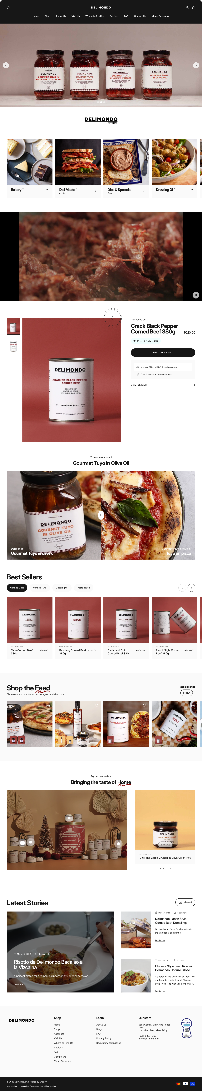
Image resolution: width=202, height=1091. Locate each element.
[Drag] (101, 515)
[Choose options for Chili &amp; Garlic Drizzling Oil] (61, 740)
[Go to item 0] (13, 326)
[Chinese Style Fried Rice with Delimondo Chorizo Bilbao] (136, 975)
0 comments (44, 954)
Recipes (58, 1047)
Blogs (99, 1029)
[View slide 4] (170, 868)
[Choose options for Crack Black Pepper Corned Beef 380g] (110, 740)
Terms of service (36, 1086)
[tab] (17, 588)
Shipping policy (50, 1086)
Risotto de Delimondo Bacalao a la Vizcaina (48, 964)
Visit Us (58, 1038)
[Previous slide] (6, 65)
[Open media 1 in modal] (71, 380)
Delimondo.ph (138, 319)
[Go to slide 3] (104, 102)
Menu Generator (63, 1061)
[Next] (187, 169)
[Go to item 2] (13, 345)
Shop (57, 1029)
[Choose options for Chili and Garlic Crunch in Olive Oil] (70, 740)
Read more (19, 983)
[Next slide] (196, 65)
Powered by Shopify (37, 1082)
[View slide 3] (167, 868)
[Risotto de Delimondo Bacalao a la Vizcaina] (60, 952)
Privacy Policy (103, 1038)
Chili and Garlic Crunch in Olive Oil (161, 857)
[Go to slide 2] (101, 102)
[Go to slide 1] (98, 102)
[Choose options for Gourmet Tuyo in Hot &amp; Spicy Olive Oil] (21, 740)
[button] (196, 295)
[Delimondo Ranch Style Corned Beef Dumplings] (136, 930)
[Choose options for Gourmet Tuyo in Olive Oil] (13, 740)
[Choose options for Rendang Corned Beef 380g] (158, 740)
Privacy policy (24, 1086)
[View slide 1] (160, 868)
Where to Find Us (63, 1043)
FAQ (56, 1052)
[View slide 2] (163, 868)
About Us (59, 1033)
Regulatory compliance (108, 1043)
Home (57, 1024)
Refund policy (12, 1086)
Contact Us (60, 1056)
